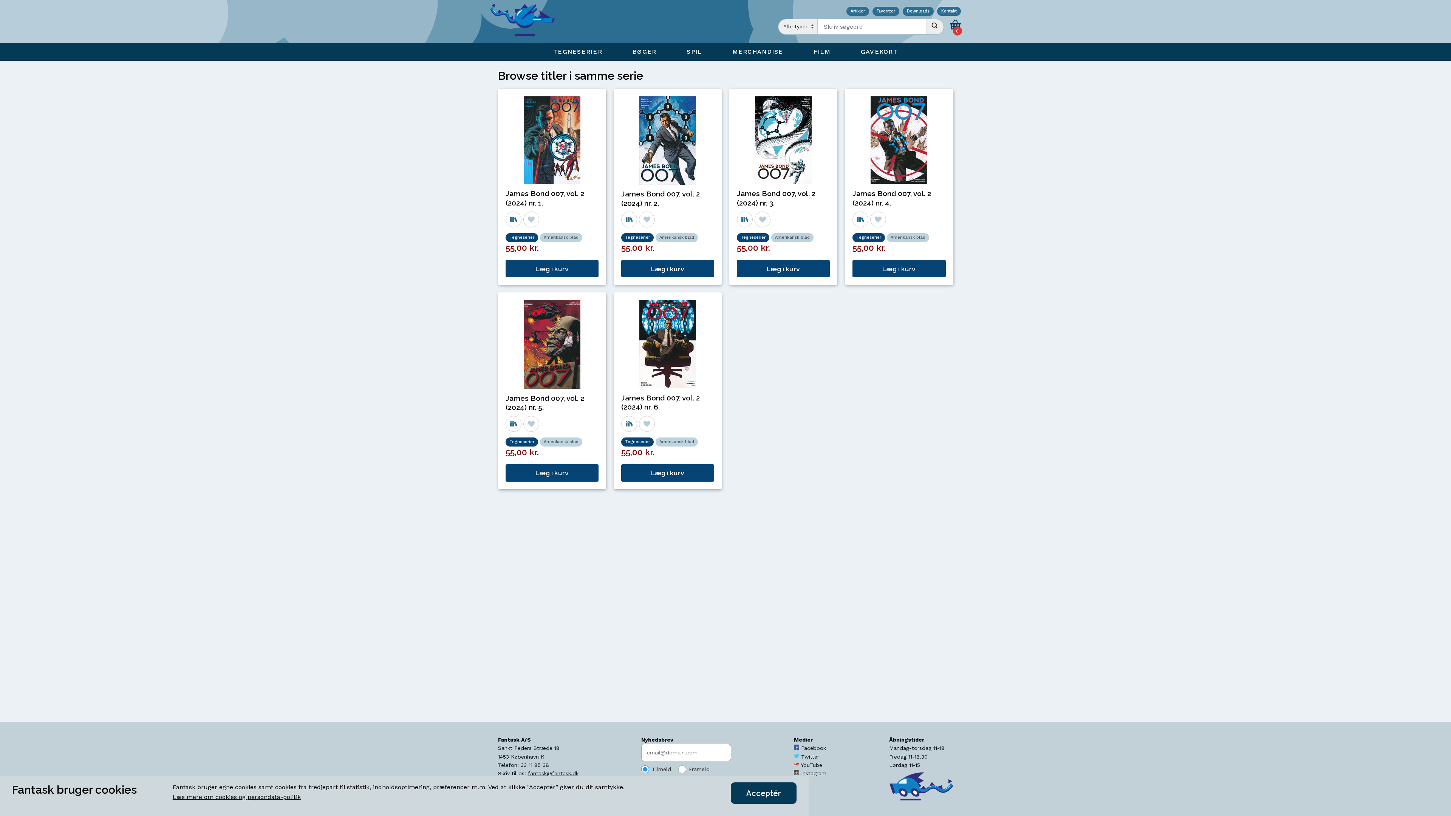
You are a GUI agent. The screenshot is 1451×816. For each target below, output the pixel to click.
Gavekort (879, 51)
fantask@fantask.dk (553, 773)
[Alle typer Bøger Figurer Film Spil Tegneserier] (798, 26)
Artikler (858, 11)
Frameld (699, 769)
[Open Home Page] (526, 21)
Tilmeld (661, 769)
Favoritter (886, 11)
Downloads (918, 11)
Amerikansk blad (561, 237)
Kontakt (949, 11)
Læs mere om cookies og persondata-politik (237, 797)
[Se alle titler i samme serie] (513, 219)
